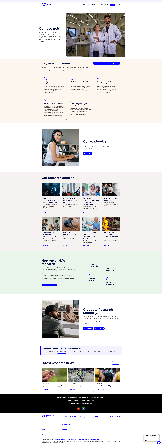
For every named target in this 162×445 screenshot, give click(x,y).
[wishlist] (117, 4)
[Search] (119, 4)
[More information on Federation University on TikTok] (119, 417)
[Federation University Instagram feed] (115, 417)
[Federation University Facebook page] (113, 417)
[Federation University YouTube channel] (111, 417)
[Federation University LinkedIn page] (117, 417)
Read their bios (62, 353)
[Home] (47, 4)
